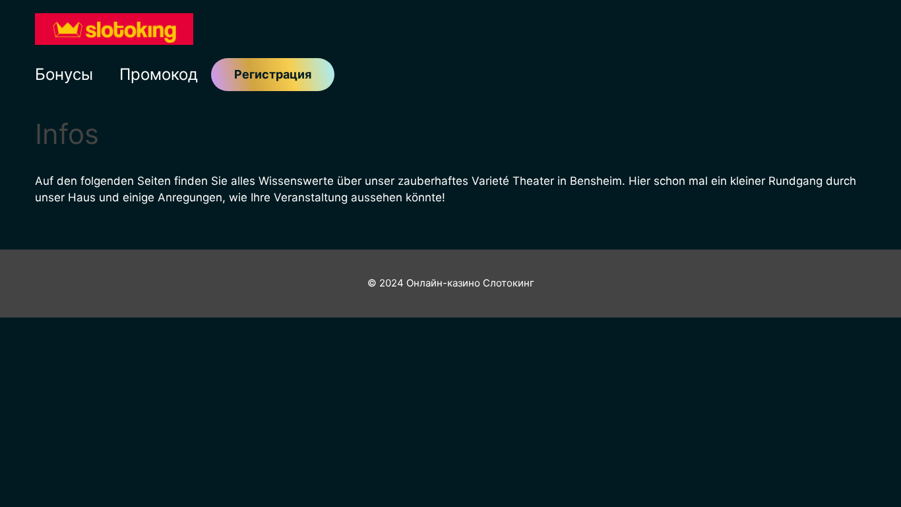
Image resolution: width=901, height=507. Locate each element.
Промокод (158, 74)
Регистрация (272, 74)
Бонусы (64, 74)
